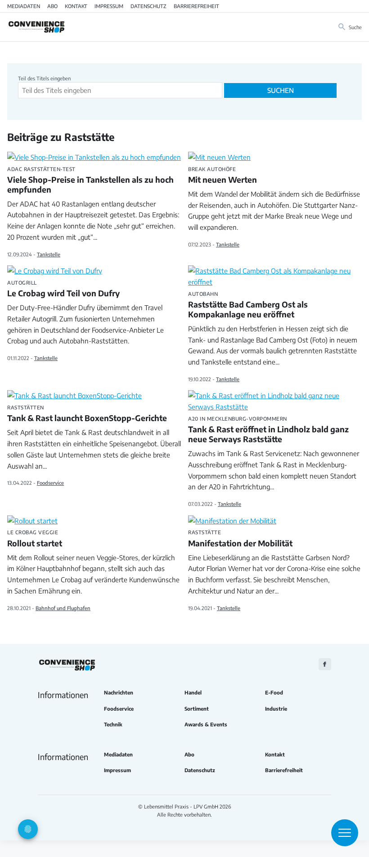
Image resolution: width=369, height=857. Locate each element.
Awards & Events (205, 724)
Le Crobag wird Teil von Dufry (63, 289)
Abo (52, 6)
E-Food (274, 692)
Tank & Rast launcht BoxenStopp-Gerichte (87, 414)
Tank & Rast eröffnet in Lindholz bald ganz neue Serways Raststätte (268, 430)
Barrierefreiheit (196, 6)
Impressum (108, 6)
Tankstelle (48, 254)
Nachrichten (118, 692)
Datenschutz (148, 6)
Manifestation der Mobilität (240, 539)
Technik (113, 724)
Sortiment (196, 708)
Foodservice (50, 482)
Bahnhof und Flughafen (63, 608)
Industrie (276, 708)
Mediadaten (23, 6)
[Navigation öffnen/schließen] (344, 832)
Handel (193, 692)
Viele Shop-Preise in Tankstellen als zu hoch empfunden (90, 180)
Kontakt (76, 6)
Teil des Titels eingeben (45, 78)
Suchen (280, 90)
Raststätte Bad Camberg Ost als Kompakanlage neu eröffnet (248, 305)
